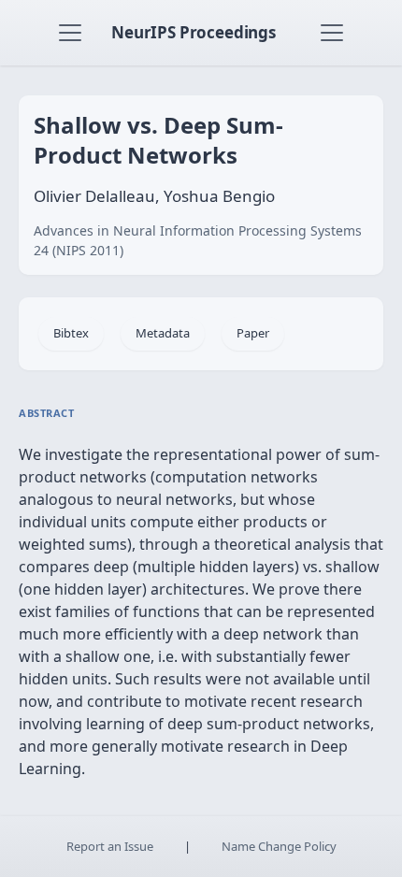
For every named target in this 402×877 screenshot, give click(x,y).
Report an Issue (109, 846)
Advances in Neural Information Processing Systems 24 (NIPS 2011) (198, 240)
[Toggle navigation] (70, 32)
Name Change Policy (279, 846)
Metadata (163, 332)
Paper (253, 332)
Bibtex (71, 332)
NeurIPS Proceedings (193, 32)
